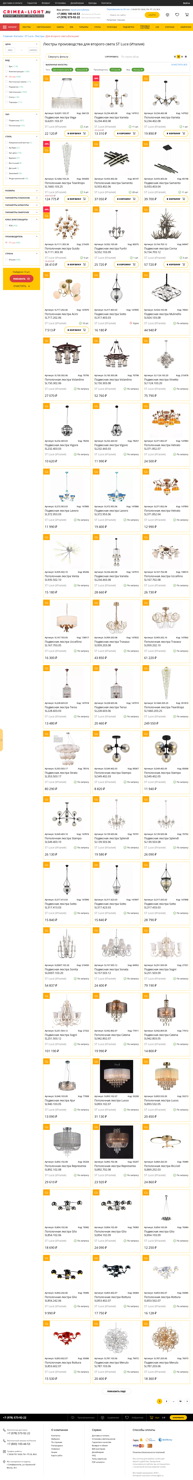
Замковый (15, 173)
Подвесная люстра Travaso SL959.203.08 (112, 643)
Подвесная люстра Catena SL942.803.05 (161, 1036)
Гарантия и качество (101, 1442)
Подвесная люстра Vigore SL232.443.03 (111, 446)
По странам (56, 1442)
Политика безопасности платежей (149, 1452)
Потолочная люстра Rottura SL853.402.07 (112, 1298)
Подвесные (16, 120)
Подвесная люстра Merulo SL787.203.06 (161, 1364)
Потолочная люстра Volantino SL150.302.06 (64, 381)
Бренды (93, 3)
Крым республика (80, 10)
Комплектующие (19, 71)
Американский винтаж (20, 142)
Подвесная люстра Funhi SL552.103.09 (110, 250)
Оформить (178, 1417)
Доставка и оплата (12, 3)
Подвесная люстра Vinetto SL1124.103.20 (161, 381)
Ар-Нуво (14, 147)
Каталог (12, 27)
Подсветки (16, 87)
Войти (186, 3)
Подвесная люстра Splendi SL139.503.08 (161, 840)
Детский (14, 168)
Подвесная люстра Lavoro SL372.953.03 (62, 512)
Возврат (46, 3)
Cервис (97, 1430)
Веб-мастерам (98, 1448)
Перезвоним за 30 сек (118, 9)
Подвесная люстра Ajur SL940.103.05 (60, 1102)
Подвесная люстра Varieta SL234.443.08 (111, 578)
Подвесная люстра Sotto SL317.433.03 (160, 905)
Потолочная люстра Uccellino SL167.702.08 (163, 578)
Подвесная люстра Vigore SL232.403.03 (61, 446)
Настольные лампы (20, 81)
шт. (157, 1417)
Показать (19, 278)
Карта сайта (56, 1455)
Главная (8, 36)
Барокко (14, 158)
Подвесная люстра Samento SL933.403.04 (162, 184)
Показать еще (116, 1391)
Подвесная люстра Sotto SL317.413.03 (61, 905)
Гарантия (32, 3)
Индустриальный (18, 178)
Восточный (15, 163)
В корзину (74, 133)
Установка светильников (103, 1439)
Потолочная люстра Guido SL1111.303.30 (62, 250)
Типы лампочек (99, 1458)
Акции (54, 1452)
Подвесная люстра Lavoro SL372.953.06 (111, 512)
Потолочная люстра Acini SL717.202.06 (61, 315)
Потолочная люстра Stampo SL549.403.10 (63, 840)
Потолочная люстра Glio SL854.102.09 (110, 1233)
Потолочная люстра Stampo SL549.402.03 (112, 774)
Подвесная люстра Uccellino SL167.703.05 (63, 643)
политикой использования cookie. (150, 1466)
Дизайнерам (77, 3)
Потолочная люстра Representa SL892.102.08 (65, 1167)
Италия (14, 259)
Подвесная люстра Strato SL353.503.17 (61, 774)
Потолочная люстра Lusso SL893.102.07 (111, 1102)
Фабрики (55, 1439)
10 (180, 1401)
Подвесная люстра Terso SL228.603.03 (61, 709)
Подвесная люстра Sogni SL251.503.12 (61, 1036)
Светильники (18, 92)
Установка (60, 3)
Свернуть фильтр (58, 56)
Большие (81, 69)
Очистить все (179, 64)
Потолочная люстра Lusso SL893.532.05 (161, 1102)
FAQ (94, 1455)
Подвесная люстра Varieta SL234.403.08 (111, 119)
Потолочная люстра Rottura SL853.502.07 (162, 1298)
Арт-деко (15, 153)
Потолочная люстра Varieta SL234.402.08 (162, 119)
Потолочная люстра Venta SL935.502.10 (62, 578)
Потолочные (17, 125)
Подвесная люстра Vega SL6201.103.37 (60, 119)
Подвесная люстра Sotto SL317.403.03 (110, 315)
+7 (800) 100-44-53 (78, 14)
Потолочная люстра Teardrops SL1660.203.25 (164, 709)
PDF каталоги (98, 1462)
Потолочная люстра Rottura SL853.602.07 (63, 1364)
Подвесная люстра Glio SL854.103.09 (159, 1233)
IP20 (13, 225)
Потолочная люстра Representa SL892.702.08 (115, 1167)
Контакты (106, 3)
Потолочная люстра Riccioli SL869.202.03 (162, 1167)
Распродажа (57, 1445)
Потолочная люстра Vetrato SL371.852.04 (162, 512)
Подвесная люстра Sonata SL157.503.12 (111, 971)
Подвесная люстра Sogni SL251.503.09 (160, 971)
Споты (14, 97)
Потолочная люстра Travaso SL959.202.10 (162, 643)
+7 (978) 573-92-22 (79, 17)
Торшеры (15, 102)
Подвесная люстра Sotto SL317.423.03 (110, 905)
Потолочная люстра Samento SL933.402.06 (113, 184)
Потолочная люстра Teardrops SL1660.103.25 (65, 184)
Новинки (55, 1448)
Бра (13, 66)
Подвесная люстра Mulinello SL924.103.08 (162, 315)
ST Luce (29, 36)
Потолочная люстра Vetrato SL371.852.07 (162, 446)
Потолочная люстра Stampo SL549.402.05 (162, 774)
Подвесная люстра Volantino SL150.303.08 (113, 381)
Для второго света (61, 69)
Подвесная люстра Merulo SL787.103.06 (111, 1364)
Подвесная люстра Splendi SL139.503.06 (111, 840)
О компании (59, 1430)
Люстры (39, 36)
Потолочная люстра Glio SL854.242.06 (61, 1298)
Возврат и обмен (100, 1445)
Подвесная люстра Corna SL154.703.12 (160, 250)
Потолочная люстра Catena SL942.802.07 (112, 1036)
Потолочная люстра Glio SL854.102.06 (61, 1233)
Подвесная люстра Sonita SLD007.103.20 (61, 971)
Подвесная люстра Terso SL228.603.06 (110, 709)
